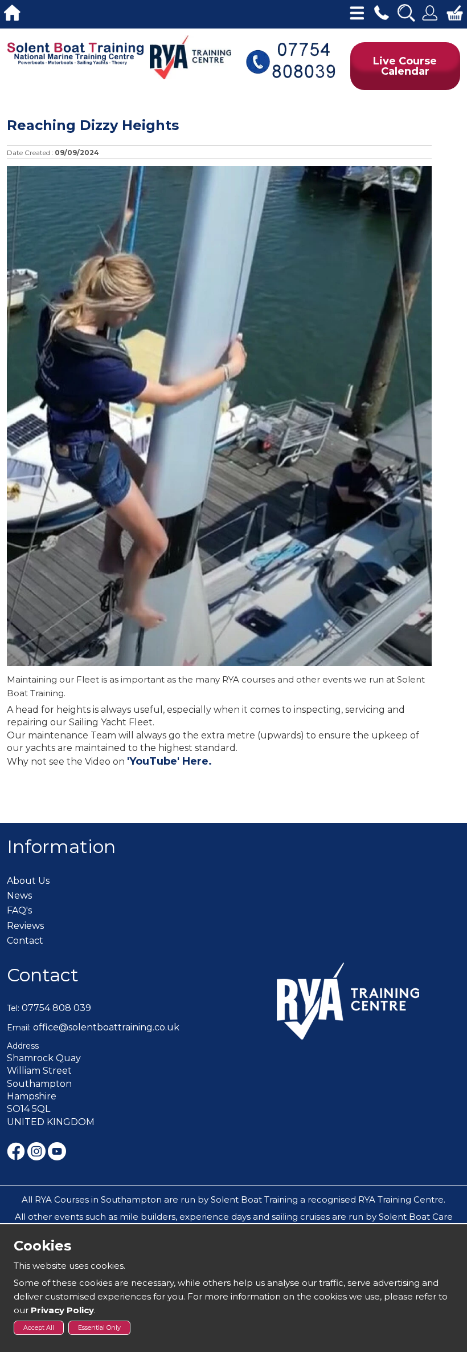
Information (61, 846)
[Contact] (381, 11)
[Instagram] (37, 1150)
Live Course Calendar (405, 66)
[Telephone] (290, 59)
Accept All (38, 1327)
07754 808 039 (56, 1007)
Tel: (13, 1008)
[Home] (12, 11)
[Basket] (455, 11)
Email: (19, 1027)
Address (23, 1046)
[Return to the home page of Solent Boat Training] (76, 52)
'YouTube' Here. (169, 761)
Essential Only (99, 1327)
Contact (43, 975)
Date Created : (30, 152)
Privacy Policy (62, 1310)
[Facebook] (17, 1150)
